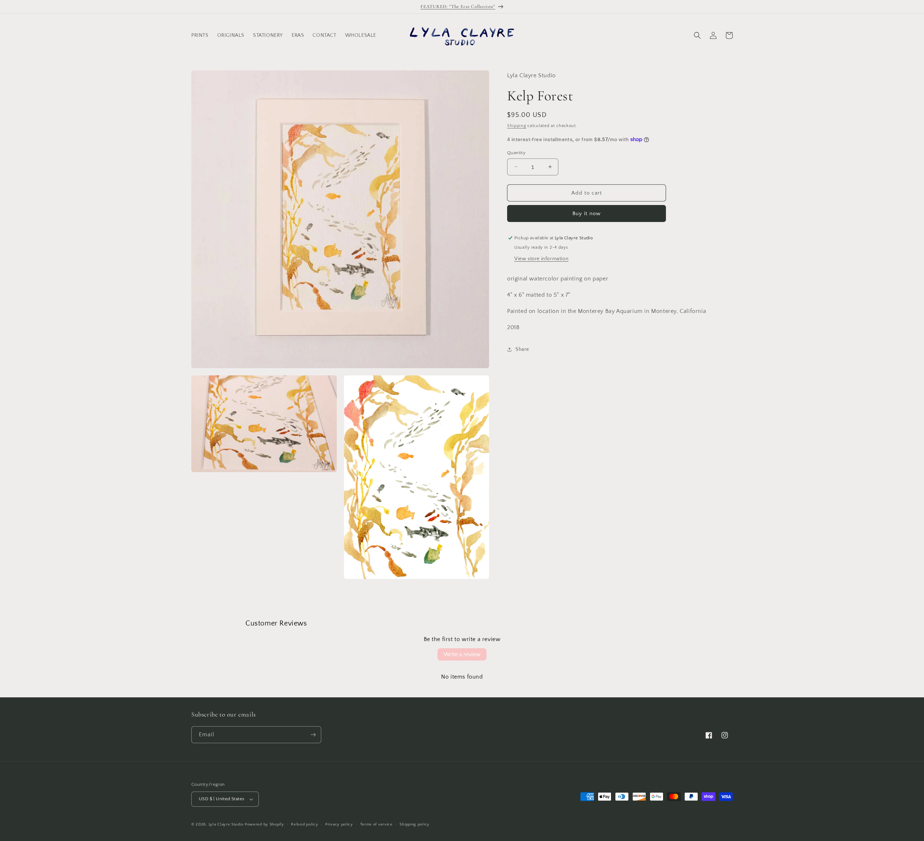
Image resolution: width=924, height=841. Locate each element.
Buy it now (586, 213)
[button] (697, 35)
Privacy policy (339, 824)
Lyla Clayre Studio (226, 824)
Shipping (516, 125)
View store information (541, 259)
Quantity (516, 152)
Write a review (462, 654)
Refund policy (304, 824)
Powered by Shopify (264, 824)
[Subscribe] (313, 734)
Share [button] (522, 349)
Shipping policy (415, 824)
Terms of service (376, 824)
